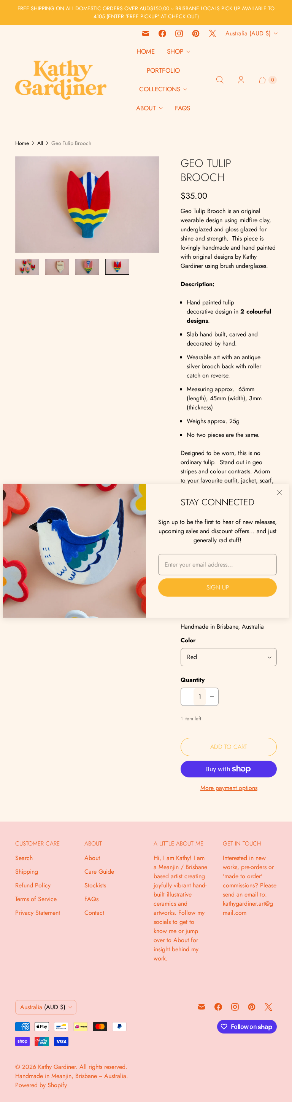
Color (188, 640)
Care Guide (99, 871)
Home (145, 51)
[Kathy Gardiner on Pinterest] (195, 33)
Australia (248, 33)
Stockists (95, 885)
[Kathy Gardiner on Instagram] (179, 33)
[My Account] (241, 80)
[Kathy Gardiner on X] (212, 33)
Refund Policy (33, 885)
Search (24, 858)
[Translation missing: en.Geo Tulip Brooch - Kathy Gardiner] (27, 267)
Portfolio (163, 70)
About (146, 108)
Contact (94, 912)
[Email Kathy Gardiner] (145, 33)
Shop (175, 51)
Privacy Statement (37, 912)
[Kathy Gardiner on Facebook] (162, 33)
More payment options (228, 788)
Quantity (193, 679)
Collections (159, 89)
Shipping (26, 871)
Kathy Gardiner (57, 1066)
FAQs (182, 108)
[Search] (219, 80)
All (40, 143)
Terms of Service (36, 899)
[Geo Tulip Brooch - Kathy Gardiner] (87, 204)
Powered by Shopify (41, 1085)
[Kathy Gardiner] (60, 80)
